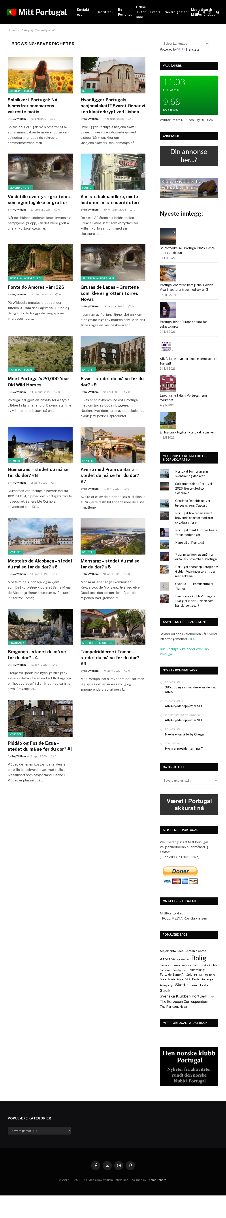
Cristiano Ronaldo (181, 965)
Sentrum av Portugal (25, 278)
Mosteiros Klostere (97, 643)
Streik (165, 990)
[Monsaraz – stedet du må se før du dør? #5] (113, 536)
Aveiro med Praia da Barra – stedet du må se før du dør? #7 (110, 475)
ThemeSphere (156, 1180)
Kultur (87, 91)
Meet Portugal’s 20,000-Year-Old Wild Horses (39, 381)
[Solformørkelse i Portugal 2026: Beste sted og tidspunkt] (168, 237)
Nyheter (88, 370)
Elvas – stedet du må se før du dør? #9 (112, 381)
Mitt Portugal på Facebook (185, 1022)
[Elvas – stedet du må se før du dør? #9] (113, 354)
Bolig (198, 958)
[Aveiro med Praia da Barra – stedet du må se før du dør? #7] (113, 445)
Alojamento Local (172, 951)
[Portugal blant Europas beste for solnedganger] (168, 311)
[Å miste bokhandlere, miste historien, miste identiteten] (113, 172)
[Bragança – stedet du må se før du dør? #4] (40, 627)
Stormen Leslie (197, 985)
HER (191, 639)
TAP (211, 996)
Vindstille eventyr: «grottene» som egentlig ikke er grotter (39, 199)
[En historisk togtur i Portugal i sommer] (168, 421)
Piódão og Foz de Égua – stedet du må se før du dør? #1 (40, 746)
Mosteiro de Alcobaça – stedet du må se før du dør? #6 (40, 564)
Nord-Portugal (20, 91)
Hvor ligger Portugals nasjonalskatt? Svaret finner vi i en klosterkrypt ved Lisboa (113, 105)
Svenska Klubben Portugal (183, 996)
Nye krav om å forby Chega (184, 734)
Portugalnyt (166, 985)
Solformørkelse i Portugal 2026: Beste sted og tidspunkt (193, 488)
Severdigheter (176, 12)
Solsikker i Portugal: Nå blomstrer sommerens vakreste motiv (32, 105)
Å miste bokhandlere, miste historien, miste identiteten (110, 199)
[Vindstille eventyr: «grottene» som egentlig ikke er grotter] (40, 172)
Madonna (210, 974)
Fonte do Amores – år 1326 (36, 287)
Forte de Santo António (176, 974)
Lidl (201, 974)
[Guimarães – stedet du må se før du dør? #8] (40, 445)
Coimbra (164, 965)
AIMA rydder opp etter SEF (184, 706)
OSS (187, 979)
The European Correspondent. (184, 1001)
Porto (87, 187)
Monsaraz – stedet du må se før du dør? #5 (110, 564)
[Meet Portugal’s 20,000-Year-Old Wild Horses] (40, 354)
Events (155, 12)
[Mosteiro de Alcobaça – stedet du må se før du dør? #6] (40, 536)
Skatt (180, 984)
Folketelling (196, 970)
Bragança (16, 643)
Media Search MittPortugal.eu (203, 12)
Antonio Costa (196, 951)
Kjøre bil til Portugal (189, 542)
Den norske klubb (204, 965)
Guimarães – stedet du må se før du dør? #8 (38, 472)
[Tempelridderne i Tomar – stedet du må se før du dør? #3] (113, 627)
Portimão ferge (202, 979)
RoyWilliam (18, 118)
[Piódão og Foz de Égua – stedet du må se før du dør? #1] (40, 718)
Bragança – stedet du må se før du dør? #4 (37, 654)
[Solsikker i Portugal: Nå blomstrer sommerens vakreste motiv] (40, 75)
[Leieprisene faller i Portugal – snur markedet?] (168, 384)
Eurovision (165, 970)
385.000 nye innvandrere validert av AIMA (190, 690)
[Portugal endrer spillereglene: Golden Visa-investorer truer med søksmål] (168, 274)
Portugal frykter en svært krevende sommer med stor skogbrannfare (194, 517)
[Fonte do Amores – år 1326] (40, 262)
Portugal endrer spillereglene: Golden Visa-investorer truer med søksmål (196, 571)
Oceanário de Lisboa (171, 979)
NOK (184, 120)
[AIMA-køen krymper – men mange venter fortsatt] (168, 348)
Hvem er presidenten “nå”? (184, 748)
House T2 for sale (141, 12)
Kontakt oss (83, 12)
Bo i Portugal (125, 12)
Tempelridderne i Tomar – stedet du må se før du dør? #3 (110, 657)
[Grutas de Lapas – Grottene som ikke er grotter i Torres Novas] (113, 262)
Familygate (179, 970)
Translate (192, 49)
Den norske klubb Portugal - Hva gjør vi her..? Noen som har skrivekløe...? (195, 601)
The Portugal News (174, 1006)
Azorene (167, 959)
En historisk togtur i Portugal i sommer (187, 432)
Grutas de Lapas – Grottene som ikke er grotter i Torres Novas (110, 293)
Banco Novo (183, 959)
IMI (196, 974)
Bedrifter (104, 12)
